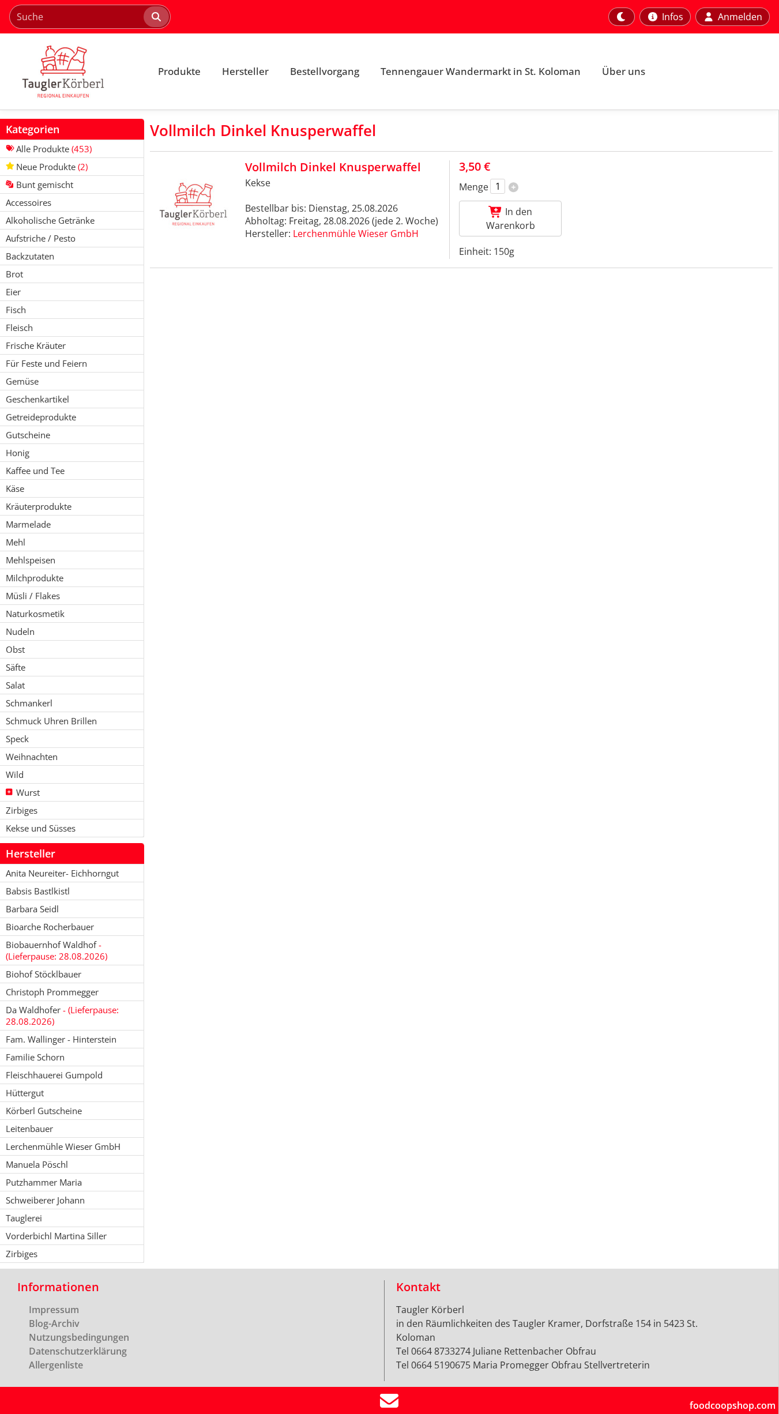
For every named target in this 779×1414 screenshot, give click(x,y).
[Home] (72, 71)
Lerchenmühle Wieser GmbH (356, 233)
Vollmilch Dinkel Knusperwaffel (333, 167)
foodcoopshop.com (733, 1405)
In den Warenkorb (510, 218)
